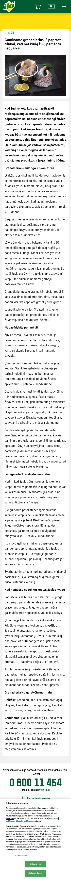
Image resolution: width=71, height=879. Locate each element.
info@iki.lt (44, 790)
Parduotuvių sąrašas (38, 798)
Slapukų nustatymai (21, 855)
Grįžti (11, 32)
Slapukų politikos (24, 821)
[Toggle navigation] (63, 6)
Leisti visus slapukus (35, 873)
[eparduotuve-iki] (37, 6)
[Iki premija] (51, 6)
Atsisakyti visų (35, 864)
